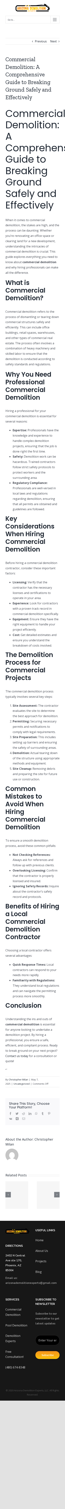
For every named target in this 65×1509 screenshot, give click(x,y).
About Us (41, 1251)
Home (39, 1240)
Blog (38, 1272)
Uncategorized (22, 1083)
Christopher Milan (18, 1079)
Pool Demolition (16, 1325)
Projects (40, 1261)
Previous (41, 41)
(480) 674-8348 (15, 1367)
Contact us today (16, 1056)
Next (53, 41)
